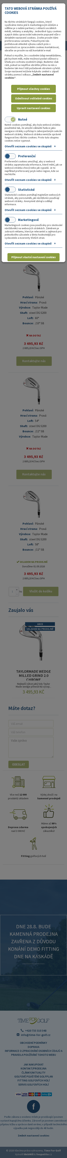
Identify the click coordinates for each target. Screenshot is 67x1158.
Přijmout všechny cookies (33, 89)
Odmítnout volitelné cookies (33, 98)
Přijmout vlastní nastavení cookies (33, 257)
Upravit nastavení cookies (33, 108)
